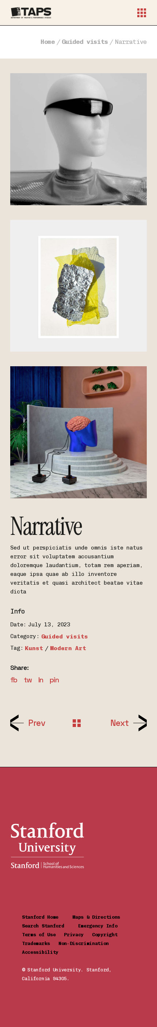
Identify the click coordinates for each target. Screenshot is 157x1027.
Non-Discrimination (86, 943)
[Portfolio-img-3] (78, 432)
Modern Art (68, 648)
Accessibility (40, 952)
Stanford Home (47, 917)
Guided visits (64, 636)
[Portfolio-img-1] (78, 286)
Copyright (107, 934)
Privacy (78, 934)
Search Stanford (50, 926)
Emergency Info (98, 926)
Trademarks (40, 943)
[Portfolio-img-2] (78, 139)
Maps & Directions (101, 917)
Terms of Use (43, 934)
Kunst (34, 648)
